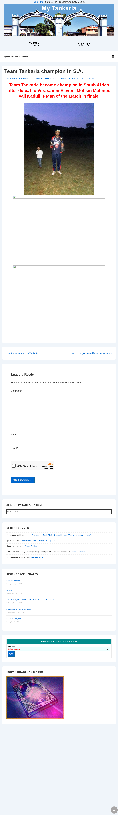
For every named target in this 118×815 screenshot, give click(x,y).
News (73, 78)
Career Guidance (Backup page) (19, 609)
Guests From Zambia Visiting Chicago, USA (38, 541)
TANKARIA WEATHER (59, 44)
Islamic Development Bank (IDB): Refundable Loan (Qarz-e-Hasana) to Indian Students (61, 535)
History (9, 590)
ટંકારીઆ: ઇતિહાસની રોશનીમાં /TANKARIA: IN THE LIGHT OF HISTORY (32, 600)
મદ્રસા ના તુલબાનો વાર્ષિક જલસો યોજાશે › (92, 353)
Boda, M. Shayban (13, 619)
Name (14, 434)
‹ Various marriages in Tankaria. (22, 353)
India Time (38, 2)
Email (14, 448)
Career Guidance (32, 546)
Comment (16, 391)
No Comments (88, 78)
